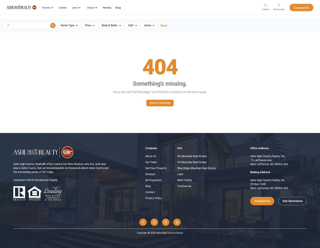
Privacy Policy (153, 198)
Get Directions (292, 201)
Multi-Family (184, 180)
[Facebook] (143, 222)
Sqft (131, 25)
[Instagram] (154, 222)
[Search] (53, 25)
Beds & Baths (110, 25)
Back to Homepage (160, 103)
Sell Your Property (156, 168)
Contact (150, 192)
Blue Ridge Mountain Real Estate (196, 168)
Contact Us (262, 201)
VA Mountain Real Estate (191, 162)
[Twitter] (165, 222)
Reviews (150, 174)
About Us (150, 156)
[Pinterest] (177, 222)
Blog (148, 186)
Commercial (184, 186)
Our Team (151, 162)
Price (88, 25)
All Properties (153, 180)
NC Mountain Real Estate (192, 156)
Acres (147, 25)
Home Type (67, 25)
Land (180, 174)
